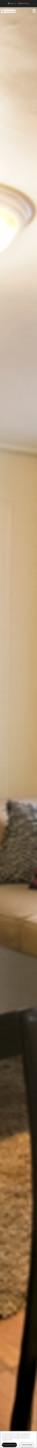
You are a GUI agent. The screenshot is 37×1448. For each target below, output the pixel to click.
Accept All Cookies (9, 1445)
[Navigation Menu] (34, 11)
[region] (18, 1439)
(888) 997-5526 (24, 3)
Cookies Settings (26, 1445)
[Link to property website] (8, 11)
